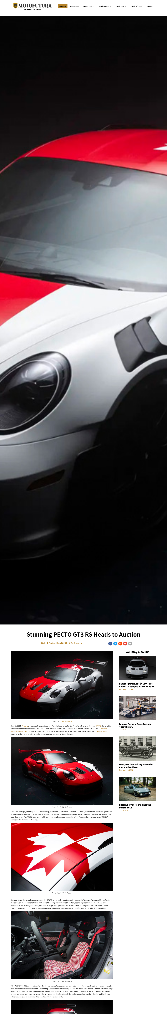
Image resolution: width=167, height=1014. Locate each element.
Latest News (74, 6)
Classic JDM (120, 6)
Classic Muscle (104, 6)
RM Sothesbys (67, 721)
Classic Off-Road (136, 6)
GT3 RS (98, 726)
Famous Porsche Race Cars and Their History (135, 725)
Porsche (25, 726)
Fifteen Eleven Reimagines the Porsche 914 (135, 806)
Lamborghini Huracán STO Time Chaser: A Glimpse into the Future (136, 685)
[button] (110, 643)
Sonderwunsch (102, 731)
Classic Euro (87, 6)
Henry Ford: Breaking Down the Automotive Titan (136, 766)
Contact (149, 6)
